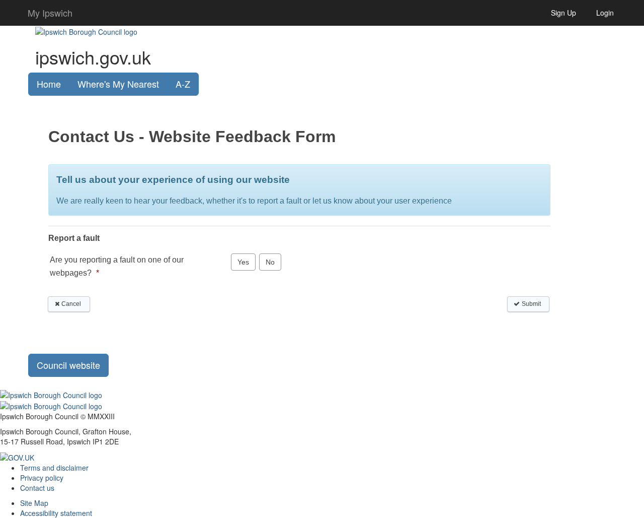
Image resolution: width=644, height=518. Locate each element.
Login (605, 13)
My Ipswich (50, 12)
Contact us (37, 488)
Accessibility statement (56, 513)
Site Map (34, 503)
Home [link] (49, 83)
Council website (68, 364)
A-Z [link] (183, 83)
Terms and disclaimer (54, 468)
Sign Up (563, 13)
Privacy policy (41, 478)
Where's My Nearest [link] (118, 83)
